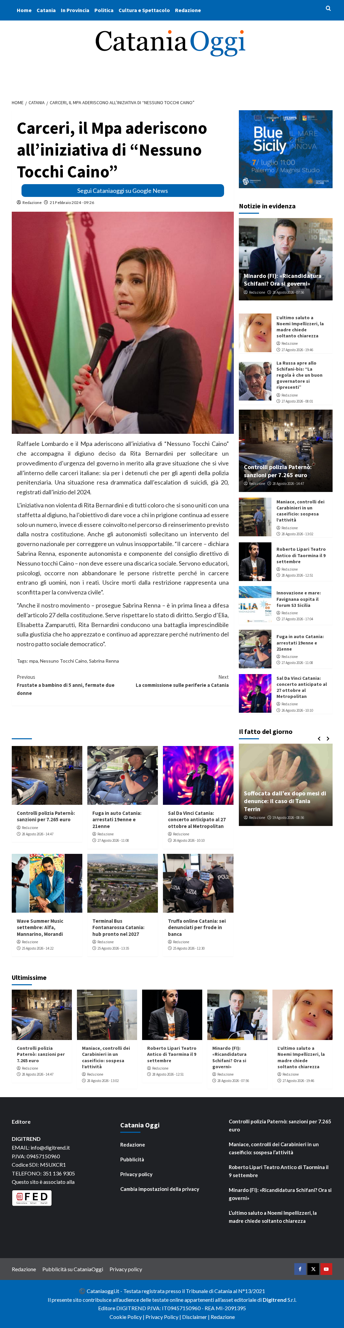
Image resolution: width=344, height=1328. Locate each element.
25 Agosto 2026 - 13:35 (113, 948)
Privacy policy (136, 1174)
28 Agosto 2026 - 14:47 (37, 834)
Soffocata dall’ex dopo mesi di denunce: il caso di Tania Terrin (285, 801)
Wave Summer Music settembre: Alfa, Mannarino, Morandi (40, 927)
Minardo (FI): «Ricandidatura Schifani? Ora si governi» (282, 279)
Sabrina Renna (104, 661)
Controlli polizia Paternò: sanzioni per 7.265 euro (46, 816)
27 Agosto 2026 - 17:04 (297, 619)
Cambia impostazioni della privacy (159, 1189)
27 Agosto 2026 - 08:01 (297, 401)
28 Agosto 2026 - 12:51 (297, 575)
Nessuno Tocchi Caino (63, 661)
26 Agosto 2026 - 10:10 (189, 840)
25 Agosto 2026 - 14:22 (37, 948)
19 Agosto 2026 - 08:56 (288, 817)
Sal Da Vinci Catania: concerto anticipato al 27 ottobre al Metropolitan (197, 819)
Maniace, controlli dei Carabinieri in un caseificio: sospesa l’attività (300, 511)
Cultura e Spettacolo (144, 10)
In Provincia (75, 10)
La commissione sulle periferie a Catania (182, 681)
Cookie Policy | (127, 1317)
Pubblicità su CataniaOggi (72, 1269)
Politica (104, 10)
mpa (33, 661)
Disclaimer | (196, 1317)
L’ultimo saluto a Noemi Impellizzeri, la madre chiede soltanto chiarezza (300, 327)
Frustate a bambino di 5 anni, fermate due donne (66, 685)
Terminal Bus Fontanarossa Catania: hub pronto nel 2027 (118, 927)
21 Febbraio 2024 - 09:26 (72, 202)
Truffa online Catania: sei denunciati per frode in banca (197, 927)
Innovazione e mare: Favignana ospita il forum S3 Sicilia (298, 599)
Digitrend (275, 1299)
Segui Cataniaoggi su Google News (122, 190)
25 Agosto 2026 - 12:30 (189, 948)
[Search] (328, 8)
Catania (46, 10)
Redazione (188, 10)
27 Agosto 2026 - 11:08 (113, 840)
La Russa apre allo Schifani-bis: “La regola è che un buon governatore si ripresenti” (299, 375)
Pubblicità (132, 1159)
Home (24, 10)
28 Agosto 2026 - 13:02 (297, 534)
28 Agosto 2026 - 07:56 (288, 292)
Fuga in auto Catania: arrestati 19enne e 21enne (116, 819)
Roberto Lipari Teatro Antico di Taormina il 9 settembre (301, 555)
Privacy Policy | (163, 1317)
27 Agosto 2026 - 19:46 (297, 349)
